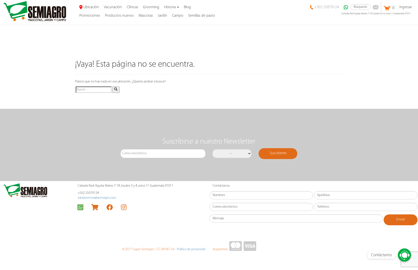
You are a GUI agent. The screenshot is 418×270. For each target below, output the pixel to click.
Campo (177, 16)
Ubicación (90, 7)
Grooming (151, 7)
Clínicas (132, 7)
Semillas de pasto (201, 16)
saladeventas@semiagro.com (97, 198)
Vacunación (113, 7)
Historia (170, 7)
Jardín (162, 16)
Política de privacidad (191, 249)
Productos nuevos (119, 16)
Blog (187, 7)
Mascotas (146, 16)
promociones (89, 16)
